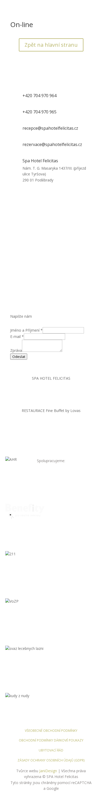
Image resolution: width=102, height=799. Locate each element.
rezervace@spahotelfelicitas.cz (52, 144)
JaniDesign (48, 770)
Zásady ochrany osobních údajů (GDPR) (51, 760)
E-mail (17, 336)
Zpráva (16, 350)
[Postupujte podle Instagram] (56, 393)
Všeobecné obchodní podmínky (51, 730)
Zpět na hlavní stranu (51, 44)
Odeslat (18, 356)
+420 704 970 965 (39, 112)
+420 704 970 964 (39, 95)
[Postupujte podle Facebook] (46, 393)
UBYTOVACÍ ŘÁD (51, 750)
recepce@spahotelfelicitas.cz (50, 128)
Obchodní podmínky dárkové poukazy (51, 740)
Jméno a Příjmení (26, 330)
